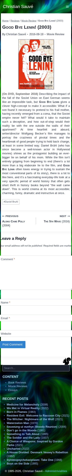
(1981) (26, 430)
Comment (8, 259)
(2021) (38, 415)
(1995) (27, 434)
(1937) (28, 437)
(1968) (34, 460)
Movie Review (55, 34)
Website (6, 333)
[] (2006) (36, 426)
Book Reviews (17, 382)
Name (5, 302)
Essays (13, 390)
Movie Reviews (17, 386)
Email (5, 318)
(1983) (21, 412)
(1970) (22, 423)
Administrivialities (56, 471)
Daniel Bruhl (11, 201)
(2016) (57, 219)
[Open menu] (67, 6)
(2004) (13, 221)
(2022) (28, 408)
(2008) (27, 404)
